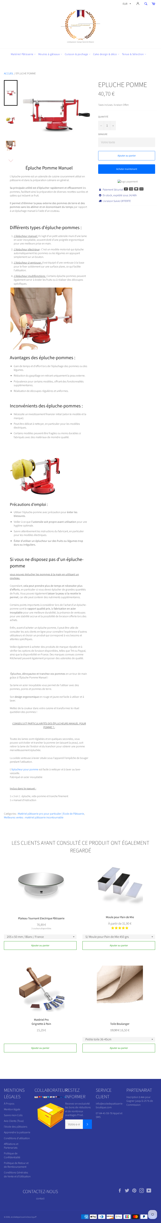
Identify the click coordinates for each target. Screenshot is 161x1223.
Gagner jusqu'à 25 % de (139, 1101)
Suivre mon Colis (13, 1115)
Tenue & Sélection (133, 54)
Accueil (9, 73)
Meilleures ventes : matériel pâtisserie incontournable (33, 817)
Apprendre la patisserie (17, 1132)
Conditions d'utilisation (17, 1138)
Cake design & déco (105, 54)
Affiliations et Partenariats (11, 1145)
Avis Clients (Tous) (14, 1121)
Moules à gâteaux (49, 54)
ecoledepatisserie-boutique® (24, 1217)
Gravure (102, 134)
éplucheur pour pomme (25, 769)
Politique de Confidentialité (12, 1155)
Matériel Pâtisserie (22, 54)
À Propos (9, 1103)
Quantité (103, 116)
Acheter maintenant (126, 169)
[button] (119, 928)
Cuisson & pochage (77, 54)
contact (40, 1198)
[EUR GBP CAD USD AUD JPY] (126, 4)
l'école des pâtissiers (15, 1126)
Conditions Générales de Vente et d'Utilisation (17, 1174)
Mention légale (12, 1109)
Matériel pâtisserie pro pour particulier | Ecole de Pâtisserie (51, 813)
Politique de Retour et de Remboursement (16, 1164)
